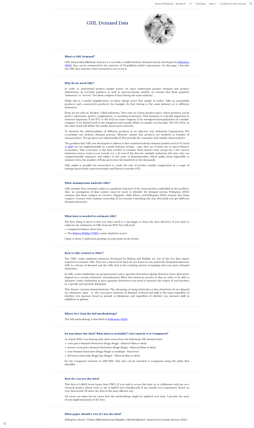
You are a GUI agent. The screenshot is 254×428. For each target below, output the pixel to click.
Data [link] (211, 3)
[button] (251, 4)
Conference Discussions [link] (233, 3)
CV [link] (190, 3)
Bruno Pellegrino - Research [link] (170, 3)
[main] (107, 20)
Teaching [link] (200, 3)
